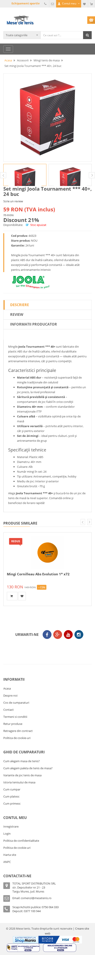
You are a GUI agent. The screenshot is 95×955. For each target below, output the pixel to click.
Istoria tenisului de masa (19, 782)
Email (52, 4)
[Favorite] (84, 4)
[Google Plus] (57, 634)
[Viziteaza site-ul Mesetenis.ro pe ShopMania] (25, 939)
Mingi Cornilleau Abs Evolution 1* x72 (38, 574)
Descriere (19, 304)
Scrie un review (13, 201)
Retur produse (12, 724)
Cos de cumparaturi (16, 703)
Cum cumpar (11, 789)
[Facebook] (47, 634)
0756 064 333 (50, 907)
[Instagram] (78, 634)
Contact (8, 710)
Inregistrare (11, 826)
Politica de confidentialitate (21, 841)
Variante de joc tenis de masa (22, 775)
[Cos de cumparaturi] (91, 4)
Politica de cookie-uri (16, 738)
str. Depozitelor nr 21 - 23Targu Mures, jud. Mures (28, 889)
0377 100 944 (32, 911)
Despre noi (10, 695)
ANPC (7, 862)
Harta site (9, 855)
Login (7, 834)
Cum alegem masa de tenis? (21, 761)
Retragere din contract (18, 731)
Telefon (46, 4)
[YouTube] (68, 634)
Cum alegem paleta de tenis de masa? (28, 768)
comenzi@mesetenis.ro (36, 898)
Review (16, 314)
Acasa (7, 688)
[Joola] (31, 281)
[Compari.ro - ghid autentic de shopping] (46, 647)
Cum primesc (12, 803)
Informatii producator (33, 324)
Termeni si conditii (15, 717)
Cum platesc (11, 796)
